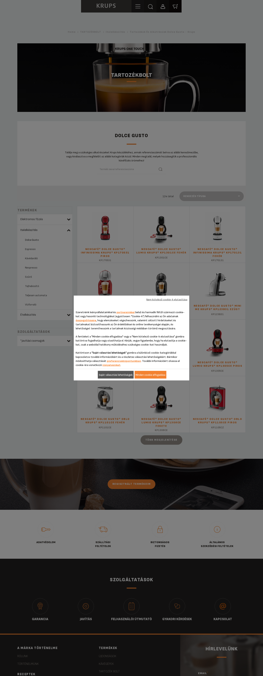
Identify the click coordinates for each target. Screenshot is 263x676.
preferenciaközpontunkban (124, 361)
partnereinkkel (125, 312)
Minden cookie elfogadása (150, 374)
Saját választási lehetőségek (116, 374)
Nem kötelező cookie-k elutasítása (166, 299)
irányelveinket (111, 365)
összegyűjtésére (86, 320)
